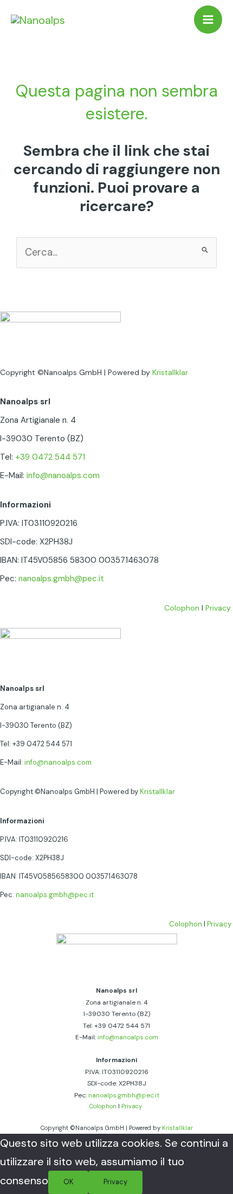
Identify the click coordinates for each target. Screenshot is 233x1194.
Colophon (181, 608)
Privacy (218, 608)
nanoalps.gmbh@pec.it (61, 578)
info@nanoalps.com (63, 475)
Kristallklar (170, 372)
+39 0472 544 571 (50, 457)
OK (68, 1181)
